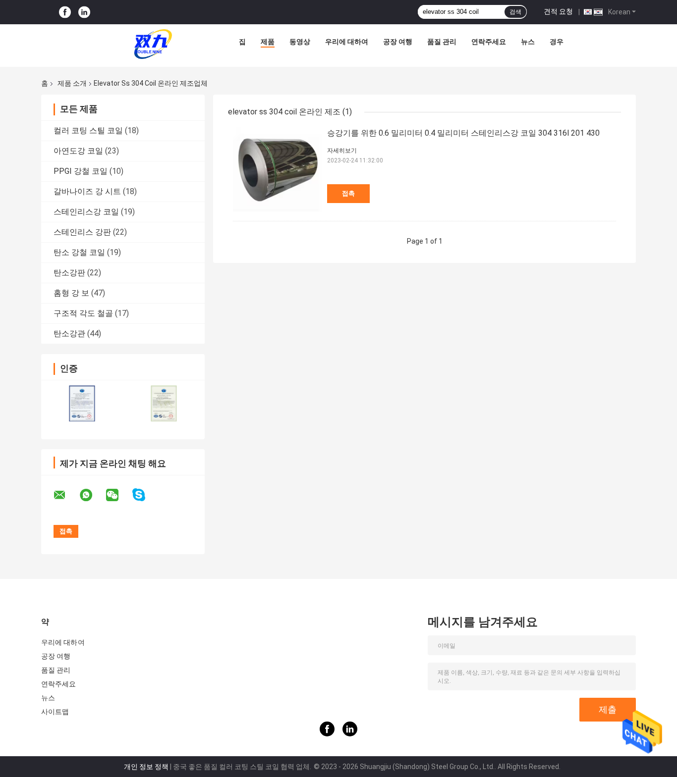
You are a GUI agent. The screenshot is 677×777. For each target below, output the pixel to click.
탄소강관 (69, 333)
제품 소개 (72, 83)
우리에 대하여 (346, 42)
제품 (268, 42)
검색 (515, 11)
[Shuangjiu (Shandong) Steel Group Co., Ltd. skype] (145, 495)
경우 (557, 42)
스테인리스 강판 (82, 232)
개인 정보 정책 (146, 767)
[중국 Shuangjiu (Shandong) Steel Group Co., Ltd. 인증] (82, 403)
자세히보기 (342, 150)
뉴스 (528, 42)
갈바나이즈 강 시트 (87, 191)
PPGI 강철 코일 (81, 171)
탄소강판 (69, 272)
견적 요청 (558, 11)
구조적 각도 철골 (83, 313)
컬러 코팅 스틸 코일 (88, 130)
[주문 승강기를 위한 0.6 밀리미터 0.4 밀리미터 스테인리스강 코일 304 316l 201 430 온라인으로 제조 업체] (277, 171)
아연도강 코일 (78, 150)
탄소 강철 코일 (79, 252)
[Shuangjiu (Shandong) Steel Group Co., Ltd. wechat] (118, 495)
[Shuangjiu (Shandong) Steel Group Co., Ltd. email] (66, 495)
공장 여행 (397, 42)
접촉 (348, 193)
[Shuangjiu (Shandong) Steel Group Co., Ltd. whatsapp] (92, 495)
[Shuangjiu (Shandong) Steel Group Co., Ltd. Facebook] (65, 12)
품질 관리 (441, 42)
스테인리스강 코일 (86, 211)
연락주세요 (488, 42)
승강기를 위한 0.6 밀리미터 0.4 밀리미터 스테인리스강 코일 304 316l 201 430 (463, 133)
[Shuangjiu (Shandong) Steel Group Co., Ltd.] (153, 44)
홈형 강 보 (71, 293)
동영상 (299, 42)
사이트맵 (55, 712)
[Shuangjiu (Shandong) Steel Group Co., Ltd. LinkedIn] (84, 12)
